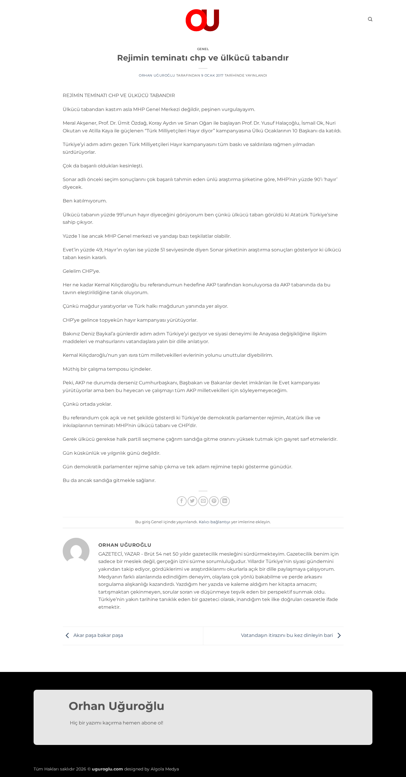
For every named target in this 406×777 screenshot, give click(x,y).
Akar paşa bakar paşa (97, 635)
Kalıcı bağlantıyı (214, 522)
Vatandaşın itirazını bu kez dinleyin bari (287, 635)
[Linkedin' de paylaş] (225, 501)
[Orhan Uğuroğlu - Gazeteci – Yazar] (203, 19)
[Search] (370, 19)
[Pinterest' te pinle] (214, 501)
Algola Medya (165, 769)
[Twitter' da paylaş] (192, 501)
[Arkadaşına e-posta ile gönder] (203, 501)
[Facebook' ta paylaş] (182, 501)
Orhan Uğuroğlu (157, 75)
